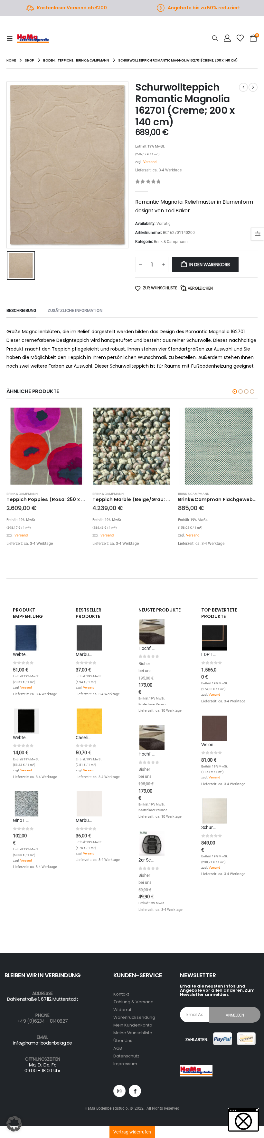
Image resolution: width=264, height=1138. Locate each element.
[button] (11, 38)
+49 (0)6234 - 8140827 (42, 1021)
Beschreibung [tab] (21, 310)
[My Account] (227, 38)
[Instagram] (119, 1091)
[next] (253, 87)
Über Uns (122, 1040)
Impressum (125, 1064)
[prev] (243, 87)
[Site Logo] (33, 38)
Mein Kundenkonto (132, 1025)
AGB (117, 1048)
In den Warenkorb (209, 264)
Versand (149, 162)
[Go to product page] (46, 446)
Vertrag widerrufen (132, 1131)
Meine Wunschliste (132, 1033)
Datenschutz (126, 1056)
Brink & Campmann (171, 241)
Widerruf (122, 1010)
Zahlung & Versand (133, 1002)
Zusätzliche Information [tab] (75, 310)
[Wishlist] (240, 38)
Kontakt (121, 994)
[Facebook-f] (135, 1091)
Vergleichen (200, 288)
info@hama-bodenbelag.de (42, 1043)
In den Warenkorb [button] (75, 417)
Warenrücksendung (134, 1017)
